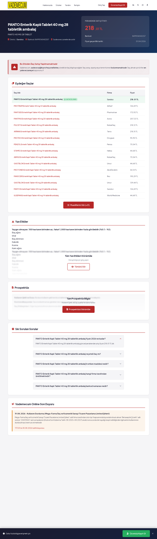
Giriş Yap (101, 5)
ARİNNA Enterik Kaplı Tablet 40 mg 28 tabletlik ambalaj (36, 131)
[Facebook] (147, 5)
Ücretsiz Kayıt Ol (118, 5)
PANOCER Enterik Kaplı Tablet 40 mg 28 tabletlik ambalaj (37, 176)
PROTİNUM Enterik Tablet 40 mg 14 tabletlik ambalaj (35, 106)
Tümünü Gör (80, 266)
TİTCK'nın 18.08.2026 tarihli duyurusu (29, 428)
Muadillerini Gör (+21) (80, 205)
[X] (138, 5)
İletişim (77, 5)
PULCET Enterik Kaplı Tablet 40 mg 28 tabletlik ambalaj (36, 125)
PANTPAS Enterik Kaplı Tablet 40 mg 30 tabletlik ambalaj (36, 119)
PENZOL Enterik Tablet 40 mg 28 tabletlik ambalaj (34, 144)
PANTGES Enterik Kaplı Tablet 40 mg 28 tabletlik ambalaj (36, 112)
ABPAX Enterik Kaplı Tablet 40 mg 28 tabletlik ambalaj (35, 157)
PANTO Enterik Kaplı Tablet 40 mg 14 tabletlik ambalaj (35, 189)
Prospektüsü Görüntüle (79, 309)
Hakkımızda (47, 5)
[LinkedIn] (133, 5)
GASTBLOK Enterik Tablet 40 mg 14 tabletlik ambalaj (35, 163)
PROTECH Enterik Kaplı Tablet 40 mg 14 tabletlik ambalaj (36, 138)
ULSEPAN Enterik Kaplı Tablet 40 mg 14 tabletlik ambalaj (36, 195)
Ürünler (59, 5)
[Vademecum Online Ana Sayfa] (17, 5)
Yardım (68, 5)
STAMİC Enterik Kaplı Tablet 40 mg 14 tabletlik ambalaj (36, 151)
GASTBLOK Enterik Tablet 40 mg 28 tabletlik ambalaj (35, 183)
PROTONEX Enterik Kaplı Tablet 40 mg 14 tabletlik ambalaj (37, 170)
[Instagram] (142, 5)
